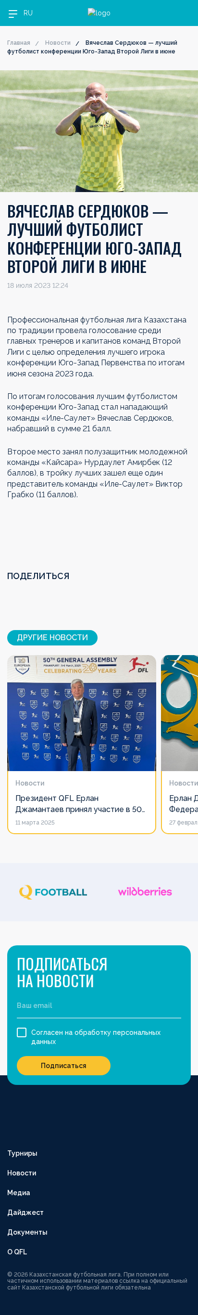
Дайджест (25, 1212)
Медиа (18, 1193)
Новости (58, 42)
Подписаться (64, 1066)
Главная (18, 42)
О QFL (17, 1252)
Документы (27, 1232)
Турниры (22, 1153)
